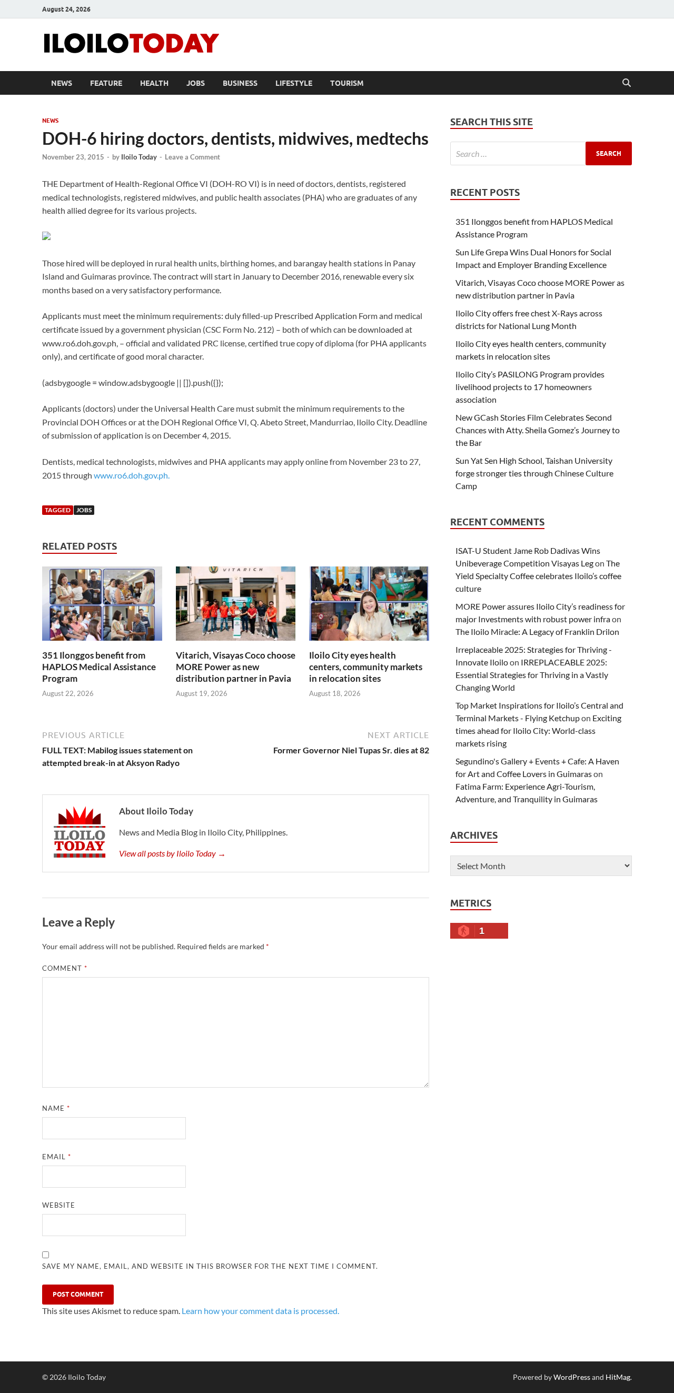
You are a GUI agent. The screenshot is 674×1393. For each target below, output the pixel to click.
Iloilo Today (139, 157)
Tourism (347, 83)
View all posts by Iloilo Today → (172, 853)
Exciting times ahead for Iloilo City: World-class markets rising (538, 730)
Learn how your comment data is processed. (260, 1311)
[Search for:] (541, 153)
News (61, 83)
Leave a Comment (192, 157)
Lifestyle (293, 83)
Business (240, 83)
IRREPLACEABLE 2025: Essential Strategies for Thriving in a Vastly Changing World (531, 674)
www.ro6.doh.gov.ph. (132, 475)
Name (56, 1108)
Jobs (195, 83)
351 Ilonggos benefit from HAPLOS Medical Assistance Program (99, 667)
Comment (64, 968)
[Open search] (627, 83)
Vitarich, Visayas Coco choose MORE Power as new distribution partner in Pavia (235, 667)
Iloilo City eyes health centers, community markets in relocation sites (365, 667)
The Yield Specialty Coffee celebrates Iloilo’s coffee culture (538, 575)
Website (58, 1205)
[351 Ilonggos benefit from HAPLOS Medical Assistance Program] (102, 607)
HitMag (618, 1376)
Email (56, 1156)
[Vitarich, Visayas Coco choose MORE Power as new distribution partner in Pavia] (236, 607)
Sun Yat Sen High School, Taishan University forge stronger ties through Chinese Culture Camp (534, 473)
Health (154, 83)
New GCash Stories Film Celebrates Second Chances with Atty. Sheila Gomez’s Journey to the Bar (537, 429)
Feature (106, 83)
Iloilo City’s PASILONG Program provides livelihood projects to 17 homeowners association (529, 386)
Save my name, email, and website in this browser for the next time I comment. (210, 1266)
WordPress (571, 1376)
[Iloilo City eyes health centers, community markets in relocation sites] (369, 607)
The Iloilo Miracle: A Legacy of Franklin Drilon (537, 631)
